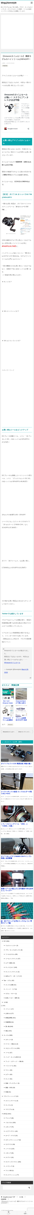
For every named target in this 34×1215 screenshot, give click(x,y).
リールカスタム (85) (11, 954)
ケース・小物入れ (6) (11, 1044)
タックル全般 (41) (10, 985)
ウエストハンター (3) (11, 945)
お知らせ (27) (9, 1013)
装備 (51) (8, 1092)
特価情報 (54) (9, 1022)
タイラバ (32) (9, 1157)
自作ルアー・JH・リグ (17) (13, 976)
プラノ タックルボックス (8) (13, 950)
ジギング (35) (9, 1153)
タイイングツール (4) (11, 1100)
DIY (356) (6, 941)
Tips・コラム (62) (9, 980)
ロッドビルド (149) (11, 967)
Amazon (10, 724)
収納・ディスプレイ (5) (12, 1083)
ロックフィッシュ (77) (12, 1175)
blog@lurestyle (9, 3)
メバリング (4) (9, 1166)
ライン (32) (8, 1070)
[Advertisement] (17, 32)
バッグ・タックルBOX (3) (13, 1057)
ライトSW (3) (9, 1170)
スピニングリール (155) (12, 1048)
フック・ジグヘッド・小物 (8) (14, 1061)
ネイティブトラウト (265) (13, 1162)
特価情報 (5, 65)
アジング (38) (9, 1118)
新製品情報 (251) (10, 1018)
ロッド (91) (8, 1079)
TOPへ (25, 1213)
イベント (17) (9, 1009)
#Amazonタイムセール (12, 662)
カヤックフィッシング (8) (13, 1140)
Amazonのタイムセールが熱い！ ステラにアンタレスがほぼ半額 (10, 731)
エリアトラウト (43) (11, 1131)
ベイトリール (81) (10, 1066)
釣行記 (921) (7, 1113)
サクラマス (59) (10, 1144)
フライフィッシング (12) (11, 1096)
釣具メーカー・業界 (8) (12, 998)
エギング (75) (9, 1127)
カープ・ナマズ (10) (11, 1135)
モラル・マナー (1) (11, 993)
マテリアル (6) (9, 1109)
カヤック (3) (9, 1039)
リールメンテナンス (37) (12, 958)
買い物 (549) (9, 1026)
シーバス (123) (9, 1148)
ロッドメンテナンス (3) (12, 972)
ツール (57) (8, 1052)
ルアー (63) (8, 1074)
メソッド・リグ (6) (11, 989)
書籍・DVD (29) (10, 1087)
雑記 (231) (8, 1031)
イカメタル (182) (10, 1122)
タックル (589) (8, 1035)
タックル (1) (9, 1105)
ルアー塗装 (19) (10, 963)
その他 (6, 1002)
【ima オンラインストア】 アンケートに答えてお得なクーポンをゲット (25, 731)
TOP (9, 1197)
